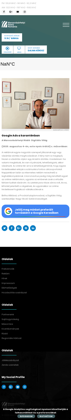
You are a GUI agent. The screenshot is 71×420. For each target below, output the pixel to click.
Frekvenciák (8, 268)
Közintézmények (10, 328)
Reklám (6, 273)
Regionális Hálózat (11, 338)
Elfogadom (26, 416)
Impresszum (8, 283)
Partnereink (8, 314)
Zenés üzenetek (10, 364)
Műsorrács (7, 324)
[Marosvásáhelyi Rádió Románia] (13, 24)
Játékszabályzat (10, 360)
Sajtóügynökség (10, 319)
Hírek (4, 278)
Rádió (5, 333)
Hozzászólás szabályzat (14, 292)
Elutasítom (46, 416)
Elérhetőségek (9, 287)
